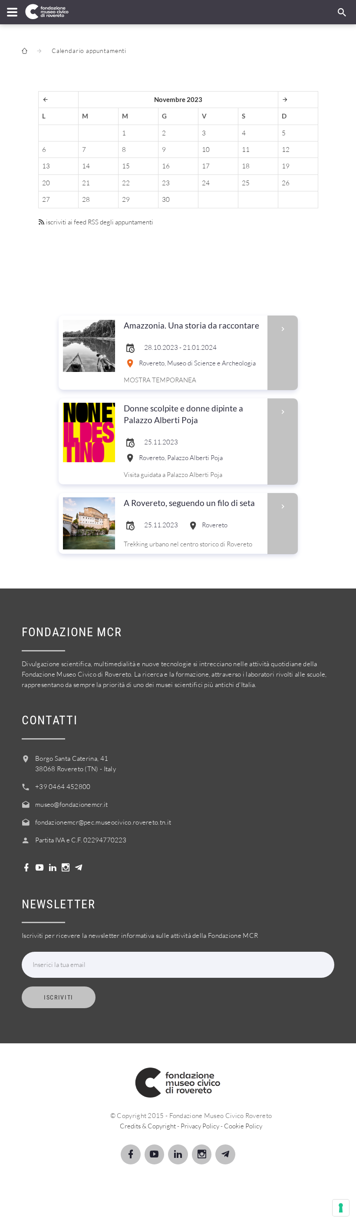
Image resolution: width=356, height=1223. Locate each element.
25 (246, 183)
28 (86, 199)
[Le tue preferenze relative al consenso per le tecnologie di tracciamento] (341, 1208)
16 (166, 166)
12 (286, 149)
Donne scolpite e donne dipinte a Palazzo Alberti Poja (183, 414)
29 (126, 199)
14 (86, 166)
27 (46, 199)
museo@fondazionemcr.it (71, 804)
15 (126, 166)
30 (166, 199)
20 (46, 183)
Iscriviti (58, 997)
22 (126, 183)
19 (286, 166)
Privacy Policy (200, 1126)
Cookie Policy (243, 1126)
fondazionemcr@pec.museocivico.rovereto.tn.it (103, 822)
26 (286, 183)
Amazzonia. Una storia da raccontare (191, 325)
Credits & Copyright (148, 1126)
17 (206, 166)
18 (246, 166)
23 (166, 183)
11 (246, 149)
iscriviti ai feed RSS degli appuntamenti (99, 222)
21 (86, 183)
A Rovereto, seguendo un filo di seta (189, 503)
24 (206, 183)
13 (46, 166)
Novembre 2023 (178, 99)
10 (206, 149)
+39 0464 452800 (63, 786)
